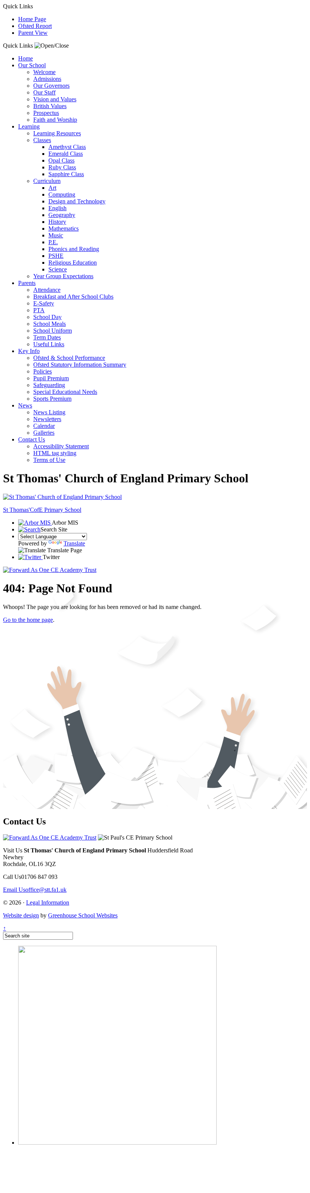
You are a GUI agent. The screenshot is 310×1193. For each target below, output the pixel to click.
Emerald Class (65, 153)
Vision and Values (54, 99)
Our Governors (51, 85)
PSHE (56, 256)
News (25, 405)
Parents (27, 283)
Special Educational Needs (65, 392)
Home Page (32, 19)
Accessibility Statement (61, 446)
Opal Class (61, 160)
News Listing (49, 412)
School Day (47, 317)
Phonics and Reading (73, 249)
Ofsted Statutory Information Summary (79, 364)
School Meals (49, 324)
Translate (74, 543)
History (57, 221)
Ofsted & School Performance (69, 358)
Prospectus (46, 113)
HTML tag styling (54, 453)
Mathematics (63, 228)
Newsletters (47, 419)
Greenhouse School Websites (83, 915)
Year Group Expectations (63, 276)
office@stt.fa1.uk (35, 889)
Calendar (44, 426)
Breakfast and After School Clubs (73, 296)
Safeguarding (49, 385)
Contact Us (31, 439)
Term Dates (47, 337)
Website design (21, 915)
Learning (29, 126)
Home (25, 58)
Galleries (43, 432)
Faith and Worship (55, 119)
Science (57, 269)
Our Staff (44, 92)
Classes (42, 140)
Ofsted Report (35, 26)
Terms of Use (49, 460)
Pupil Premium (51, 378)
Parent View (33, 32)
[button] (51, 45)
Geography (61, 215)
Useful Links (48, 344)
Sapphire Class (66, 174)
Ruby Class (62, 167)
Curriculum (46, 181)
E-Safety (43, 303)
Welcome (44, 72)
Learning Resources (57, 133)
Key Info (29, 351)
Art (52, 187)
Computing (61, 194)
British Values (50, 106)
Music (55, 235)
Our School (32, 65)
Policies (42, 371)
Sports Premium (52, 398)
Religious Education (72, 262)
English (57, 208)
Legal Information (47, 902)
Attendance (46, 290)
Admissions (47, 79)
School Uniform (52, 330)
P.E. (53, 242)
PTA (39, 310)
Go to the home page (28, 620)
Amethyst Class (67, 147)
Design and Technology (76, 201)
